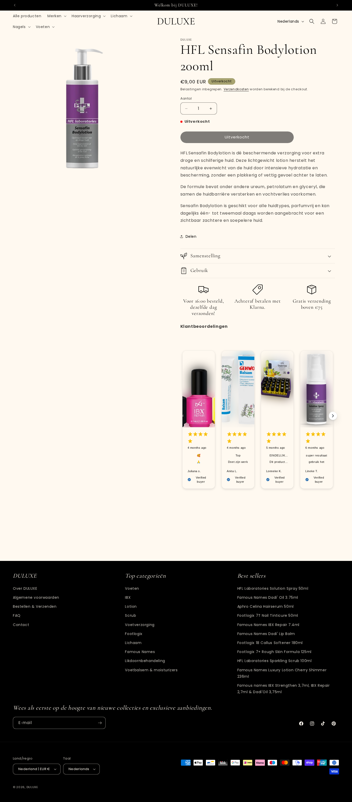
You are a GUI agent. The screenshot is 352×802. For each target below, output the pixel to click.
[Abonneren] (99, 723)
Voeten (132, 588)
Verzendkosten (236, 89)
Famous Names (140, 651)
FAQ (17, 615)
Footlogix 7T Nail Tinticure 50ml (267, 615)
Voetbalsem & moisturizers (151, 670)
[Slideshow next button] (333, 416)
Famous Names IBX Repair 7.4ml (268, 624)
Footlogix (133, 633)
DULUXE (32, 787)
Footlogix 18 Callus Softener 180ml (270, 642)
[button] (56, 16)
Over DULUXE (25, 588)
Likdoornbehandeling (145, 660)
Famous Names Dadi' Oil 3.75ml (267, 597)
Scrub (130, 615)
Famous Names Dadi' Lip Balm (266, 633)
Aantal (186, 98)
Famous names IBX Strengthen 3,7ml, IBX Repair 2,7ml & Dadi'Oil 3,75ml (283, 688)
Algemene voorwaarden (36, 597)
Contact (21, 624)
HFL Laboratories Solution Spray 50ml (272, 588)
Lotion (131, 606)
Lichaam (133, 642)
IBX (128, 597)
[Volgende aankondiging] (337, 5)
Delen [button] (191, 236)
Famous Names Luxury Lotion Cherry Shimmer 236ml (282, 673)
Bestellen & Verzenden (35, 606)
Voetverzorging (139, 624)
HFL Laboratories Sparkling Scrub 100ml (274, 660)
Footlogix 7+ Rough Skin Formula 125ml (274, 651)
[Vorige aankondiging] (14, 5)
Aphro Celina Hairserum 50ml (265, 606)
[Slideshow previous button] (182, 416)
